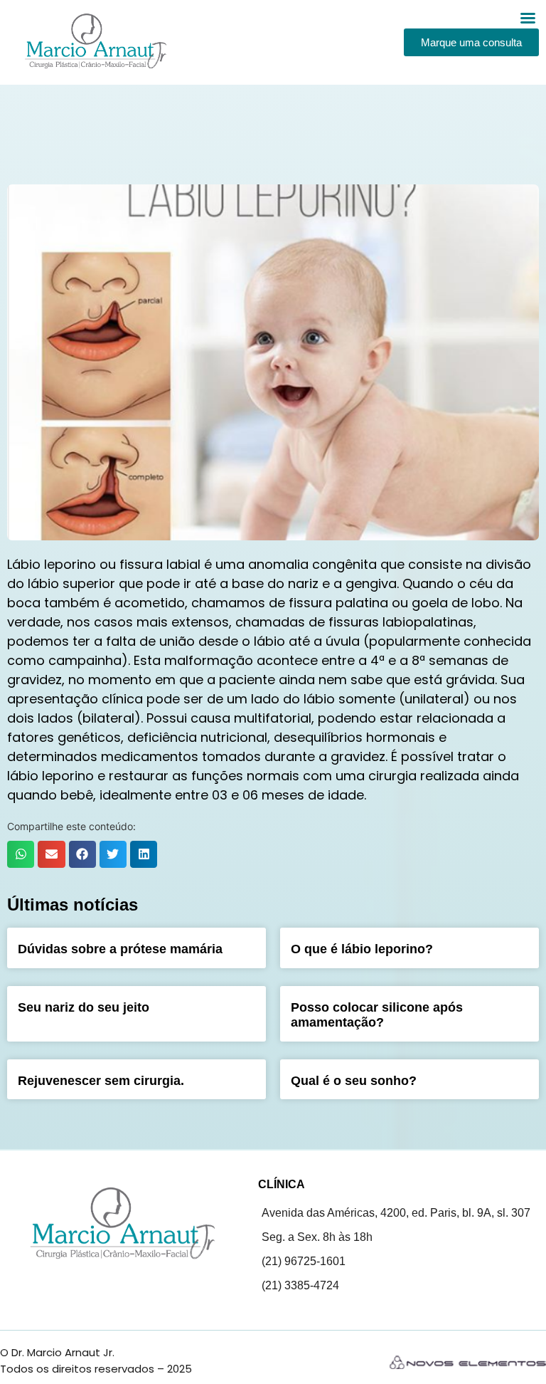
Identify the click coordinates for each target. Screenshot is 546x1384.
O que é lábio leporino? (362, 949)
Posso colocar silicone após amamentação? (377, 1015)
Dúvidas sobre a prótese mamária (120, 949)
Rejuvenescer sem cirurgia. (101, 1081)
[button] (20, 854)
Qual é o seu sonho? (354, 1081)
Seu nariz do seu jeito (83, 1007)
